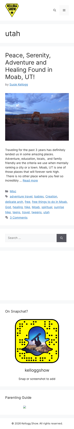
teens (16, 212)
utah (46, 212)
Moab (36, 207)
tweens (36, 212)
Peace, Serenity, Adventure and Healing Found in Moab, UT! (28, 66)
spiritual (46, 207)
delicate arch (14, 202)
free (27, 202)
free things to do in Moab (49, 202)
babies (39, 196)
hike (27, 207)
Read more (30, 180)
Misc (13, 191)
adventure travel (21, 196)
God (8, 207)
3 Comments (19, 217)
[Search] (61, 238)
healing (18, 207)
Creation (51, 196)
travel (26, 212)
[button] (54, 10)
